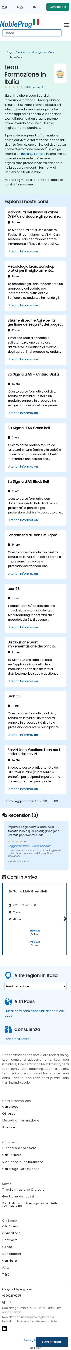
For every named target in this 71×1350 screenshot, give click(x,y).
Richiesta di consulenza (23, 1162)
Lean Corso (16, 57)
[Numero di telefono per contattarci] (19, 7)
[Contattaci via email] (34, 7)
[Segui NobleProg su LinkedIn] (4, 1328)
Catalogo (10, 1106)
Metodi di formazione (21, 1120)
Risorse (8, 1127)
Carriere (9, 1261)
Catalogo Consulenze (21, 1169)
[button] (64, 918)
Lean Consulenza (17, 1039)
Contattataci (52, 1342)
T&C (6, 1274)
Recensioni (11, 1254)
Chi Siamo (11, 1226)
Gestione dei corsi (18, 1196)
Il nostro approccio (19, 1148)
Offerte (9, 1113)
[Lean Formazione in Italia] (19, 24)
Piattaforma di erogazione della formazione (30, 1204)
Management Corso (43, 52)
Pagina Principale (17, 52)
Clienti (8, 1247)
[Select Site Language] (4, 7)
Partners (10, 1240)
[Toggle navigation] (66, 24)
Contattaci (58, 7)
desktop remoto (33, 154)
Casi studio (12, 1155)
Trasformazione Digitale (23, 1189)
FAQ (5, 1267)
